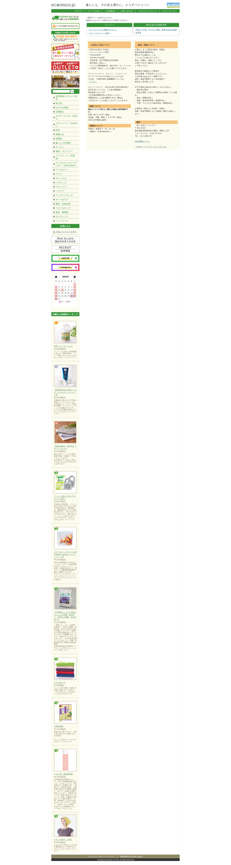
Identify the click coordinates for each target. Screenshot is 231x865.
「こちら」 (92, 82)
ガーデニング (62, 216)
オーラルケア (62, 199)
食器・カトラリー (64, 151)
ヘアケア (60, 191)
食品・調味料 (62, 212)
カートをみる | (95, 11)
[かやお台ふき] (65, 668)
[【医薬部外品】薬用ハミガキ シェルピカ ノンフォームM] (65, 376)
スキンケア (61, 186)
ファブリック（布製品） (65, 157)
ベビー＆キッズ (63, 208)
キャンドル (61, 178)
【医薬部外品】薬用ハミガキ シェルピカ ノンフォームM (65, 392)
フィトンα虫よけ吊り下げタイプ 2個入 (65, 497)
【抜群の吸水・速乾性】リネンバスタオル (65, 447)
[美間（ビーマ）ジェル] (65, 332)
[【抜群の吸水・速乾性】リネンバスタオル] (65, 432)
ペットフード (62, 220)
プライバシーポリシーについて (101, 856)
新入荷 (59, 103)
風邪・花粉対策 (63, 203)
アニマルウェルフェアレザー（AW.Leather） (67, 164)
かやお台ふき (59, 682)
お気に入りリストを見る (66, 232)
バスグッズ (61, 182)
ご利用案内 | (111, 11)
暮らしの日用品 (63, 142)
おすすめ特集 (62, 107)
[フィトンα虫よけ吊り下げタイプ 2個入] (65, 482)
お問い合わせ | (128, 11)
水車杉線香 (58, 726)
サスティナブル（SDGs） (66, 117)
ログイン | (80, 10)
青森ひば (60, 134)
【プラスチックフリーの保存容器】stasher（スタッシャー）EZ (65, 554)
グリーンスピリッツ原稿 (99, 33)
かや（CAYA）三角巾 (63, 839)
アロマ (59, 174)
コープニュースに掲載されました (103, 30)
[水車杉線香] (65, 712)
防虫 (58, 130)
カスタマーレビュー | (149, 11)
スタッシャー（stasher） (66, 124)
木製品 (59, 138)
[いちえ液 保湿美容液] (65, 760)
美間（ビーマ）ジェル (63, 346)
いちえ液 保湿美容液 (63, 774)
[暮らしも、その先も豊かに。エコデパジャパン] (63, 6)
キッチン (60, 147)
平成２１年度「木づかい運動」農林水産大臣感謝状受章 (156, 31)
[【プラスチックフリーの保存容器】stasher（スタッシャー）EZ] (65, 538)
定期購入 (60, 111)
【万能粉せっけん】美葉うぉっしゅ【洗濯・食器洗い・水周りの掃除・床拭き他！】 (65, 616)
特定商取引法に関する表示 (131, 856)
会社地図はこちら (142, 141)
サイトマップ (169, 11)
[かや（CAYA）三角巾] (65, 825)
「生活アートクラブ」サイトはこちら (151, 147)
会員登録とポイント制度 (66, 97)
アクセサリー (62, 169)
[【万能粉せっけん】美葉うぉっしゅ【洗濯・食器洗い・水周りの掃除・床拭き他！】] (65, 598)
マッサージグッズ (64, 195)
